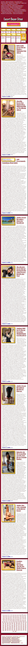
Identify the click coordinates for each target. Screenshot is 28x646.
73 (25, 619)
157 (3, 628)
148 (7, 627)
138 (10, 626)
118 (14, 624)
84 (20, 620)
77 (8, 620)
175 (19, 630)
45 (25, 617)
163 (16, 628)
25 (15, 616)
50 (10, 618)
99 (21, 621)
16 (24, 614)
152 (16, 627)
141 (16, 626)
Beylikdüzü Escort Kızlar (5, 6)
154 (21, 627)
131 (19, 625)
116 (10, 624)
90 (6, 621)
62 (6, 619)
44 (23, 617)
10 (13, 614)
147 (5, 627)
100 (23, 621)
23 (11, 616)
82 (17, 620)
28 (20, 616)
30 (23, 616)
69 (18, 619)
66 (13, 619)
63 (8, 619)
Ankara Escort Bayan (4, 3)
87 (25, 620)
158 (5, 628)
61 (4, 619)
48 (6, 618)
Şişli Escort (4, 4)
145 (25, 626)
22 (10, 616)
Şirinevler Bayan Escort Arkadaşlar (20, 10)
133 (23, 625)
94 (13, 621)
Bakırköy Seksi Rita (13, 31)
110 (21, 623)
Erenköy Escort (17, 3)
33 (4, 617)
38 (13, 617)
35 (8, 617)
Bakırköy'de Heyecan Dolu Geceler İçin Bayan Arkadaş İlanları (21, 455)
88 (2, 621)
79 (11, 620)
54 (17, 618)
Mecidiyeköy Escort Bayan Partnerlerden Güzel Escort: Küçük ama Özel (21, 271)
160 (10, 628)
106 (12, 623)
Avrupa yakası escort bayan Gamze (18, 37)
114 (5, 624)
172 (12, 630)
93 (11, 621)
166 (23, 628)
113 (3, 624)
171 (10, 630)
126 (7, 625)
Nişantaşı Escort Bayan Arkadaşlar (19, 9)
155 (23, 627)
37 (11, 617)
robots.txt (18, 642)
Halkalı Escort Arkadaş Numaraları (6, 9)
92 (9, 621)
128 (12, 625)
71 (22, 619)
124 (3, 625)
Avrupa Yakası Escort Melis (8, 36)
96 (16, 621)
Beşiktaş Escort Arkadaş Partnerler (16, 6)
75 (4, 620)
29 (22, 616)
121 (21, 624)
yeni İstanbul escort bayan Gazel (13, 37)
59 (25, 618)
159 (7, 628)
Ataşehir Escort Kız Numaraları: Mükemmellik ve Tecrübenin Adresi (21, 105)
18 (3, 616)
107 (14, 623)
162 (14, 628)
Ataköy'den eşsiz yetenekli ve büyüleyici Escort (21, 508)
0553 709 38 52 (8, 37)
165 (21, 628)
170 (7, 630)
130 (16, 625)
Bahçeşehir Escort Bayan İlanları (6, 13)
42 (20, 617)
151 (14, 627)
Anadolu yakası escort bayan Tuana (3, 37)
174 (16, 630)
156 (25, 627)
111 (23, 623)
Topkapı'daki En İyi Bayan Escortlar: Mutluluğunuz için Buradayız (21, 331)
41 (18, 617)
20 (6, 616)
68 (17, 619)
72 (23, 619)
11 (15, 614)
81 (15, 620)
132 (21, 625)
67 (15, 619)
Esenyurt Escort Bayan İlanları (18, 12)
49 (8, 618)
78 (10, 620)
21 (8, 616)
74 (3, 620)
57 (22, 618)
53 (15, 618)
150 (12, 627)
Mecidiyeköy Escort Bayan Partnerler (7, 10)
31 (25, 616)
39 (15, 617)
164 (19, 628)
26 (17, 616)
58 (23, 618)
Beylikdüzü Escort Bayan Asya (3, 32)
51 (11, 618)
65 (11, 619)
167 (25, 628)
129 (14, 625)
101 (26, 621)
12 (17, 614)
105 (10, 623)
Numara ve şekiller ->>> (7, 96)
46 (3, 618)
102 (3, 623)
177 (23, 630)
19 (4, 616)
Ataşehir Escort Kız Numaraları (6, 5)
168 (3, 630)
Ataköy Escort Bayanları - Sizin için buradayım (21, 220)
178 (25, 630)
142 (19, 626)
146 (3, 627)
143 (21, 626)
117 (12, 624)
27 (18, 616)
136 (5, 626)
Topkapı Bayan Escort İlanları (6, 12)
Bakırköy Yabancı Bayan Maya (18, 32)
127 (10, 625)
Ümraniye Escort (11, 3)
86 (23, 620)
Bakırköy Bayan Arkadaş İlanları (17, 5)
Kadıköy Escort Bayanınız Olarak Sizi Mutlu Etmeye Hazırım (21, 565)
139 (12, 626)
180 (15, 631)
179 (13, 631)
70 (20, 619)
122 (23, 624)
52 (13, 618)
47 (4, 618)
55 (18, 618)
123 (25, 624)
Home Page (3, 1)
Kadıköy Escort (24, 3)
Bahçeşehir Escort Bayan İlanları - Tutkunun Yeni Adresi (21, 49)
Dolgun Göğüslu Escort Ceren (8, 32)
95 (14, 621)
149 (10, 627)
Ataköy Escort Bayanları (10, 1)
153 (19, 627)
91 (7, 621)
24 (13, 616)
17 (25, 614)
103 (5, 623)
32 (3, 617)
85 (22, 620)
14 (20, 614)
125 (5, 625)
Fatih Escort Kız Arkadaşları (16, 8)
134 (25, 625)
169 (5, 630)
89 (4, 621)
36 (10, 617)
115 (7, 624)
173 (14, 630)
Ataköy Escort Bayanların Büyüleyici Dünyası (21, 388)
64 (10, 619)
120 (19, 624)
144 (23, 626)
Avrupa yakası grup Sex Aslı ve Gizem (23, 32)
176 (21, 630)
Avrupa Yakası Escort (18, 1)
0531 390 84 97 (13, 32)
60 (3, 619)
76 (6, 620)
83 (18, 620)
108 (16, 623)
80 (13, 620)
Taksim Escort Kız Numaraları (18, 13)
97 (18, 621)
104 (7, 623)
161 (12, 628)
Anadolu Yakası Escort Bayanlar (12, 4)
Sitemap (22, 642)
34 (6, 617)
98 (20, 621)
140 (14, 626)
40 (17, 617)
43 (22, 617)
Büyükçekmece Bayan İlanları (6, 8)
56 (20, 618)
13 (18, 614)
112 (25, 623)
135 (3, 626)
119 (16, 624)
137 (7, 626)
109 (19, 623)
